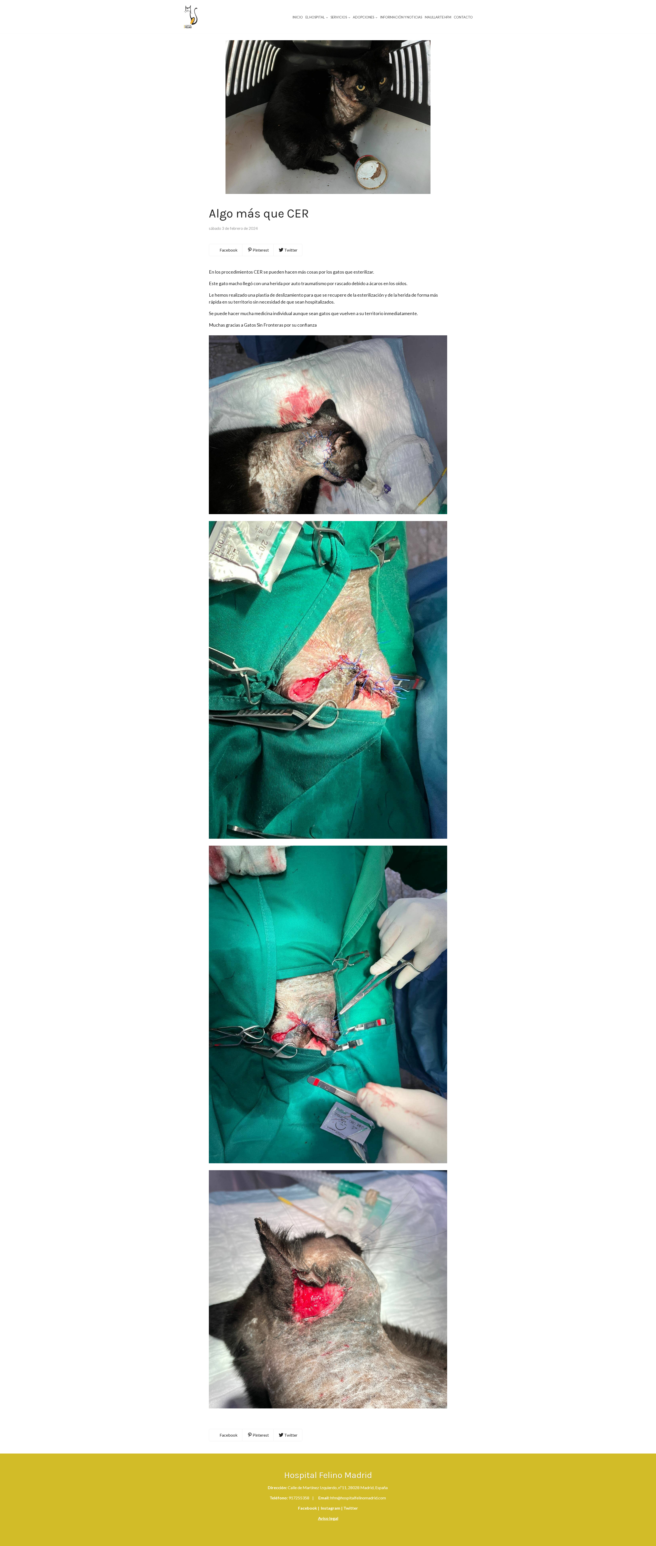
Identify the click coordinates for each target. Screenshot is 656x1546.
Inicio (297, 17)
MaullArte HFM (438, 17)
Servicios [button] (339, 17)
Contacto (463, 17)
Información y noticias (401, 17)
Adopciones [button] (364, 17)
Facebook (307, 1508)
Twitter (350, 1508)
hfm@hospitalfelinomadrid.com (358, 1497)
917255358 (299, 1497)
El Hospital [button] (315, 17)
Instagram (330, 1508)
